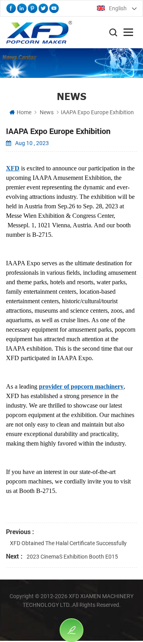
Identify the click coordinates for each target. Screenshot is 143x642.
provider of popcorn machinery (81, 386)
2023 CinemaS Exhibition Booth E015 (72, 556)
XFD (12, 168)
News (47, 112)
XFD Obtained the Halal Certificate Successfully (68, 543)
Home (24, 112)
